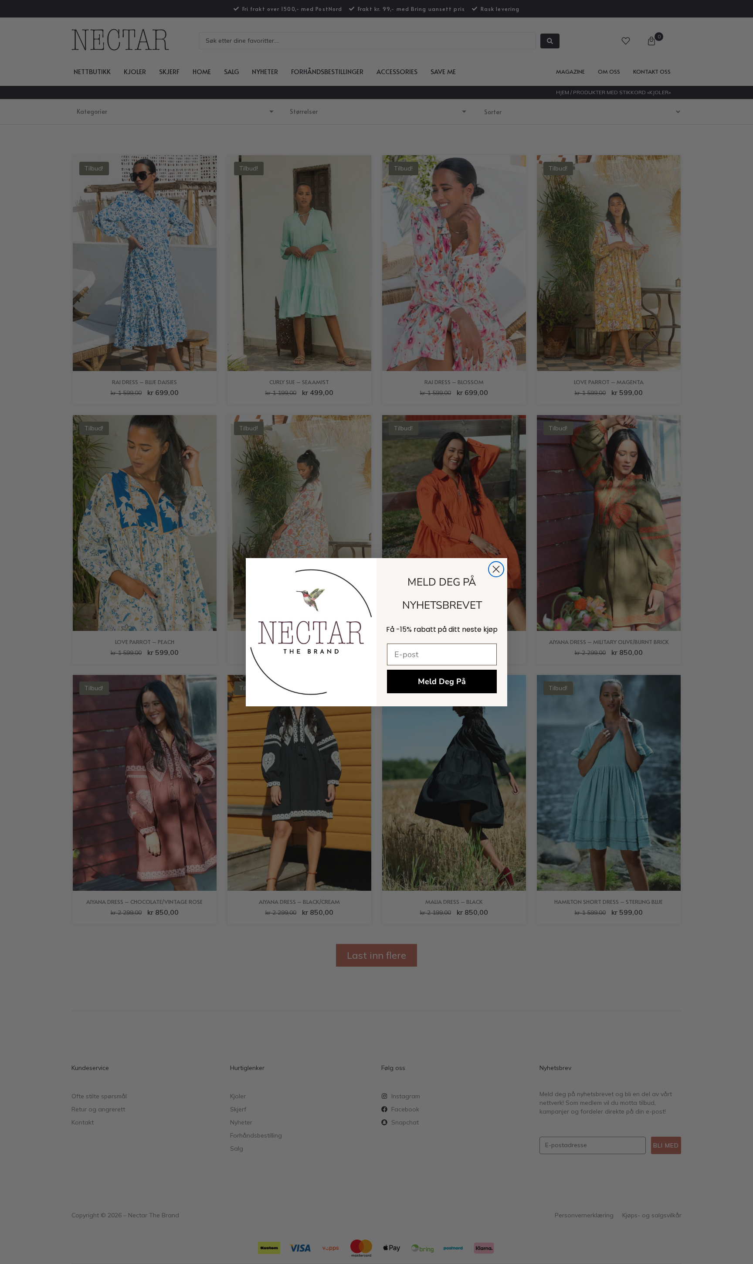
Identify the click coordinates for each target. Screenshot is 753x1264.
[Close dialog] (496, 569)
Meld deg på (442, 681)
